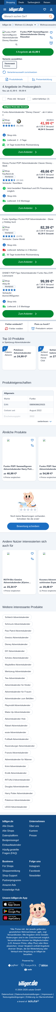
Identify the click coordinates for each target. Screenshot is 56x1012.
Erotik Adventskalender (16, 773)
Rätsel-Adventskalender (16, 725)
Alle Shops (8, 831)
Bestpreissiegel (10, 840)
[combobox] (28, 16)
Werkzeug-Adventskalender (18, 671)
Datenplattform (10, 835)
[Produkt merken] (51, 32)
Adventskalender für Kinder (18, 685)
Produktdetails (16, 79)
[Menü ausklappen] (35, 24)
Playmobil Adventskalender (17, 705)
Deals (21, 2)
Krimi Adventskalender (15, 766)
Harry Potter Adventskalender (19, 793)
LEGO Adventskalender (16, 807)
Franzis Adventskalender (16, 752)
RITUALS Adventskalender (17, 780)
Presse (33, 835)
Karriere (33, 831)
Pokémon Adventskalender (17, 800)
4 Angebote (28, 52)
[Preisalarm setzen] (51, 43)
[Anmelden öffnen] (51, 9)
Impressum (47, 994)
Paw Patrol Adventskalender (18, 631)
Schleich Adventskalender (17, 617)
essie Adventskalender (15, 732)
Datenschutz (7, 994)
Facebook (34, 871)
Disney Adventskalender (16, 644)
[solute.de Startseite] (28, 1001)
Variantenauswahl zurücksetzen (22, 72)
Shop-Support (9, 875)
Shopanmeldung (11, 871)
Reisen (47, 2)
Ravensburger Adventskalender (20, 746)
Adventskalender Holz (15, 719)
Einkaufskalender (11, 845)
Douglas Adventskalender (17, 786)
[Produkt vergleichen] (51, 37)
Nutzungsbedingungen (13, 997)
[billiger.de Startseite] (16, 9)
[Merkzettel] (45, 9)
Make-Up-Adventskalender (17, 712)
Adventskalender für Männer (18, 759)
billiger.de (6, 25)
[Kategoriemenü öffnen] (5, 9)
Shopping (10, 2)
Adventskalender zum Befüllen (19, 698)
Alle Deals (7, 826)
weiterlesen (43, 421)
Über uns (34, 826)
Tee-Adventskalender (15, 678)
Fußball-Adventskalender (17, 739)
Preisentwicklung (44, 79)
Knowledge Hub (11, 889)
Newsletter (35, 875)
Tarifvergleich (33, 2)
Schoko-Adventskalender (17, 658)
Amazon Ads (9, 885)
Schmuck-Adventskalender (17, 624)
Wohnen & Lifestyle (24, 25)
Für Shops (7, 866)
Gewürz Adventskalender (17, 637)
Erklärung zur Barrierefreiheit (39, 997)
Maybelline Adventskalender (18, 664)
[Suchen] (51, 16)
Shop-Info (11, 135)
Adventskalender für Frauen (18, 692)
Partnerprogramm (11, 880)
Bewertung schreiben (28, 526)
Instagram (34, 866)
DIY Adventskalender (15, 651)
